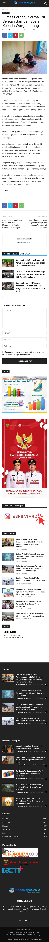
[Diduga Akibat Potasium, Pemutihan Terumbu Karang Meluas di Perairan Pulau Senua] (8, 557)
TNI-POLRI (13, 9)
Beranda (5, 9)
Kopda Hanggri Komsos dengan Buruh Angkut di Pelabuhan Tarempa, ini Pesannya (37, 224)
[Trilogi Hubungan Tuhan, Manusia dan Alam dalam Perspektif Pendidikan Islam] (8, 760)
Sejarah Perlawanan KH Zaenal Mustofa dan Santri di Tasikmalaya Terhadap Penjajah (29, 801)
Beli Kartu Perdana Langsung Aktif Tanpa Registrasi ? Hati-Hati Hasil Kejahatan (29, 773)
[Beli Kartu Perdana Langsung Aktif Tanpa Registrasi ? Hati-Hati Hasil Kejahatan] (8, 774)
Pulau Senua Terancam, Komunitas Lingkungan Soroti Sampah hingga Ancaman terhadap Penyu (29, 568)
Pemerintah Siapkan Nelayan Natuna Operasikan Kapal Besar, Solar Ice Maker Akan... (30, 604)
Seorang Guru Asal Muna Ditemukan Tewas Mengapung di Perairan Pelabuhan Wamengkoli (12, 224)
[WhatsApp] (21, 35)
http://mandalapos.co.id (24, 242)
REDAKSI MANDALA (23, 930)
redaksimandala (12, 30)
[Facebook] (4, 35)
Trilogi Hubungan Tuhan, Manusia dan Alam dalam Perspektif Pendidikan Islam (30, 759)
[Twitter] (10, 35)
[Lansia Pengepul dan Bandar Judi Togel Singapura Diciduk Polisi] (8, 749)
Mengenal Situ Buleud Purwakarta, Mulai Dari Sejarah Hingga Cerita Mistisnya (29, 787)
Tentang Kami (38, 935)
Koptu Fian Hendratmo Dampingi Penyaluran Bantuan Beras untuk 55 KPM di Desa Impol (30, 274)
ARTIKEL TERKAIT (10, 254)
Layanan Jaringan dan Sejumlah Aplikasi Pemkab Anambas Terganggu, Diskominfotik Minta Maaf (30, 592)
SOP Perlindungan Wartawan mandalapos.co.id (23, 932)
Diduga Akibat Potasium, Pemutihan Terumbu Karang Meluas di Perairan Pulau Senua (30, 556)
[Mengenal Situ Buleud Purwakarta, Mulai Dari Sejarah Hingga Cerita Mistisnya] (8, 788)
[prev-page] (3, 297)
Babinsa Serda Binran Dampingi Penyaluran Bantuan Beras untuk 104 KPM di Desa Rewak (30, 263)
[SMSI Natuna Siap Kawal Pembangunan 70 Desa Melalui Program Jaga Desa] (8, 616)
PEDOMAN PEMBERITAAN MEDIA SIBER (19, 935)
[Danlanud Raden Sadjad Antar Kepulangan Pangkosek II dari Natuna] (8, 581)
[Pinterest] (15, 35)
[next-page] (7, 297)
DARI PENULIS (25, 254)
